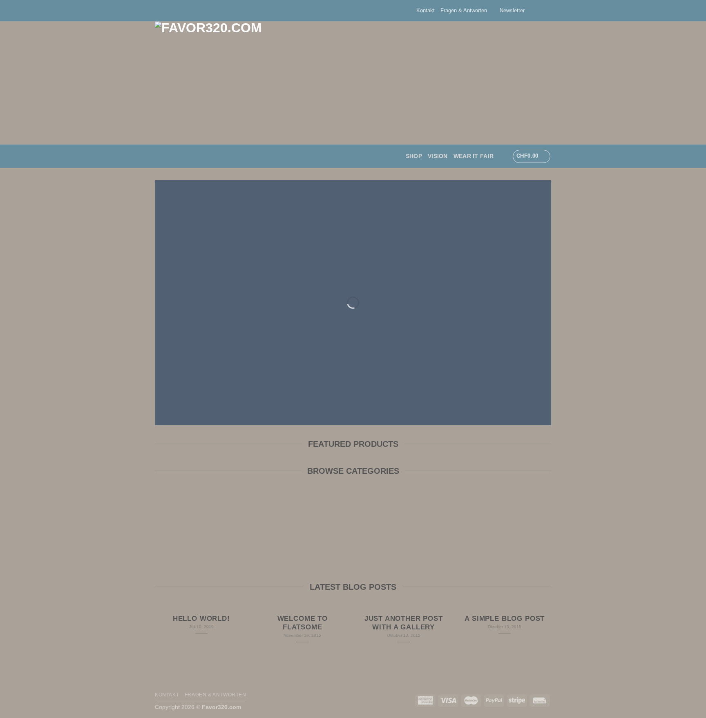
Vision (438, 156)
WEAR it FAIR (474, 156)
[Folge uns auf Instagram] (539, 10)
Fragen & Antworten (463, 10)
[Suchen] (502, 156)
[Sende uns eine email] (547, 10)
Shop (414, 156)
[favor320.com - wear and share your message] (298, 83)
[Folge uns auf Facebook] (531, 10)
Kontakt (425, 10)
